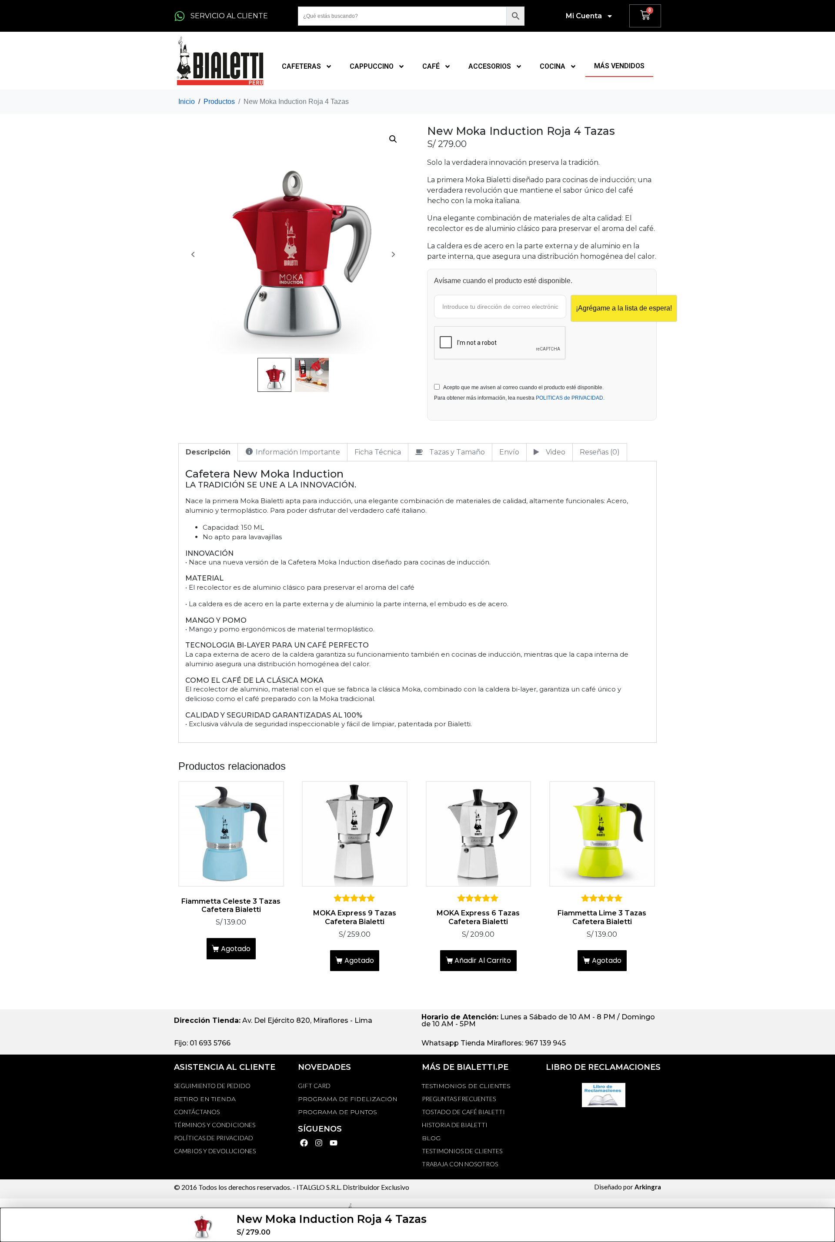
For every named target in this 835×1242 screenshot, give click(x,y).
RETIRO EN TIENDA (205, 1099)
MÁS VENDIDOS (619, 66)
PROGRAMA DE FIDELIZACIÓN (347, 1099)
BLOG (431, 1138)
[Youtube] (333, 1142)
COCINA (552, 66)
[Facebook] (304, 1142)
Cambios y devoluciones (215, 1151)
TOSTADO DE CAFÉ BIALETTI (463, 1111)
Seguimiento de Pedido (212, 1085)
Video (555, 452)
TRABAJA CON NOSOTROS (460, 1164)
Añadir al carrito (482, 960)
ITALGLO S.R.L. (319, 1187)
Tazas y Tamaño (457, 452)
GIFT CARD (314, 1085)
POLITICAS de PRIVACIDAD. (570, 398)
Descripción (208, 452)
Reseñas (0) (600, 452)
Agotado (235, 949)
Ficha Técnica (377, 452)
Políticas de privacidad (213, 1138)
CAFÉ (431, 66)
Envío (509, 452)
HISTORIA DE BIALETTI (455, 1124)
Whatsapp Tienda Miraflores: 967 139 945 (493, 1043)
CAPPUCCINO (372, 66)
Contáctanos (197, 1111)
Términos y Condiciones (214, 1124)
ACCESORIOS (489, 66)
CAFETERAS (301, 66)
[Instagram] (319, 1142)
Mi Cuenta (584, 16)
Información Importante (298, 452)
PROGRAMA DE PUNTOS (337, 1112)
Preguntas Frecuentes (459, 1098)
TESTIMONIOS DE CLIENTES (466, 1086)
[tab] (208, 452)
